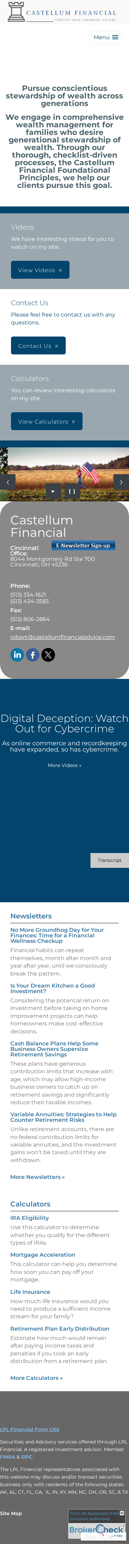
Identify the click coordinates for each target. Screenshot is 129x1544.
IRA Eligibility (29, 1218)
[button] (106, 37)
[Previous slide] (7, 482)
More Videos (65, 765)
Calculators (30, 1204)
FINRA (8, 1457)
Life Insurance (30, 1292)
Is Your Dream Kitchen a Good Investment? (52, 988)
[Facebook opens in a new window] (33, 655)
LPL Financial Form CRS (30, 1429)
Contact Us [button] (35, 346)
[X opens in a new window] (48, 655)
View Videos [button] (36, 270)
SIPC (26, 1457)
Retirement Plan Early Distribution (59, 1328)
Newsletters (31, 916)
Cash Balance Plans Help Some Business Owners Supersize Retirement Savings (54, 1049)
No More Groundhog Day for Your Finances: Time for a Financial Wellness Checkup (57, 935)
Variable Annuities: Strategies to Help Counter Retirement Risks (63, 1117)
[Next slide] (121, 482)
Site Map (11, 1513)
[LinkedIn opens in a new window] (17, 655)
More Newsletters (37, 1177)
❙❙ (72, 491)
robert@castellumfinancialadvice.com (62, 637)
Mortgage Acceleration (42, 1255)
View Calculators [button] (43, 421)
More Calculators (36, 1378)
